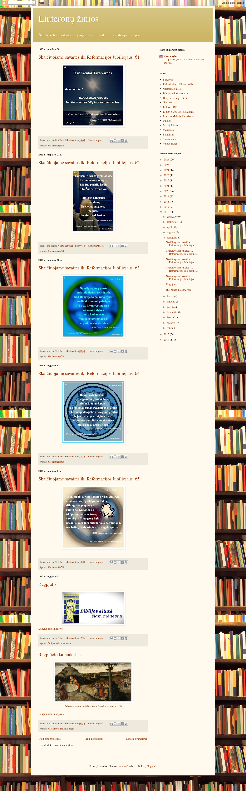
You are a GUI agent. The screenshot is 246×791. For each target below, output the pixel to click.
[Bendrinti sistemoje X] (119, 141)
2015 (167, 334)
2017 (167, 207)
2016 (167, 212)
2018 (167, 201)
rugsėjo (171, 232)
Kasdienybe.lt (172, 56)
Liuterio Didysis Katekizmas (178, 111)
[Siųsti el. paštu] (111, 141)
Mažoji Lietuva (171, 125)
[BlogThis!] (115, 141)
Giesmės (167, 102)
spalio (170, 227)
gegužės (171, 307)
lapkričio (172, 222)
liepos (170, 296)
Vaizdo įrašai (170, 143)
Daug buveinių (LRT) (175, 98)
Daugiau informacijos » (51, 628)
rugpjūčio (172, 237)
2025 (167, 165)
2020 (167, 191)
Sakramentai (169, 139)
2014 (167, 339)
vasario (171, 322)
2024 (167, 170)
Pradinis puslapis (94, 738)
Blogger (150, 766)
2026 (167, 159)
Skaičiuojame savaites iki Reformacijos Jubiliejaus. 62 (89, 162)
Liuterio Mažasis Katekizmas (178, 116)
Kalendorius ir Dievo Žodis (178, 84)
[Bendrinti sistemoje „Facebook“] (122, 141)
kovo (170, 317)
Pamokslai (168, 134)
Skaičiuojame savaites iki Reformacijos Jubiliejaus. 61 (89, 57)
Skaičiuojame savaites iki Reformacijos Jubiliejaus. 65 (89, 479)
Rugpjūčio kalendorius (59, 654)
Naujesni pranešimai (50, 738)
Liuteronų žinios (68, 18)
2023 (167, 175)
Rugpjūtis (47, 584)
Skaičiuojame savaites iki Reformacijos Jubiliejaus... (182, 243)
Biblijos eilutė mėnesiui (59, 643)
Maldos (167, 120)
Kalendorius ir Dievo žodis (61, 728)
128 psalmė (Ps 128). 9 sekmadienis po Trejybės (184, 61)
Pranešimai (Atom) (64, 745)
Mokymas (168, 130)
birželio (171, 301)
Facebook (168, 79)
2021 (167, 186)
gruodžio (172, 216)
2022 (167, 180)
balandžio (172, 312)
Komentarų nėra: (96, 140)
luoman (123, 766)
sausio (170, 328)
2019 (167, 196)
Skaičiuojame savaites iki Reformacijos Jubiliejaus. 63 (89, 268)
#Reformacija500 (56, 145)
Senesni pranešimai (136, 738)
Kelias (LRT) (170, 107)
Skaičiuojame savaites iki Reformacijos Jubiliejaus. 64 (89, 373)
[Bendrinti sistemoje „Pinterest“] (126, 141)
